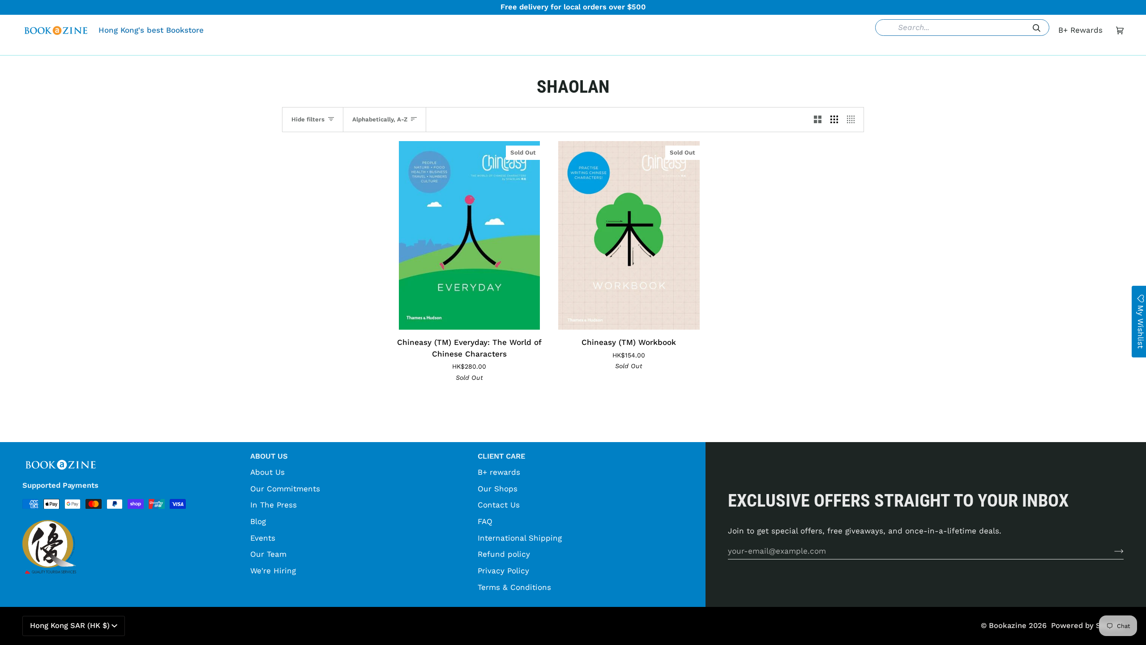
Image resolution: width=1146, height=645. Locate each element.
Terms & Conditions (514, 587)
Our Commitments (285, 488)
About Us (267, 472)
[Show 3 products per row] (834, 120)
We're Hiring (273, 570)
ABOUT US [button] (269, 456)
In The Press (273, 504)
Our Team (268, 554)
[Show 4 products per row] (853, 120)
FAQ (485, 521)
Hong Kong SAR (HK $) (70, 625)
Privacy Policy (503, 570)
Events (262, 537)
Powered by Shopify (1087, 625)
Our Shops (497, 488)
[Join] (1112, 551)
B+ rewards (499, 472)
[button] (436, 48)
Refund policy (504, 554)
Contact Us (499, 504)
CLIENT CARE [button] (501, 456)
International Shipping (520, 537)
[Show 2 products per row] (817, 120)
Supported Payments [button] (60, 485)
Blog (258, 521)
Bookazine (1007, 625)
